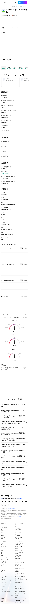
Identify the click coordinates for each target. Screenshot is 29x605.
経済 (2, 550)
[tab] (21, 248)
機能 (16, 525)
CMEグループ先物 (19, 543)
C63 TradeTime (18, 565)
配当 (2, 553)
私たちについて (18, 550)
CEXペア (3, 535)
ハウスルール (4, 582)
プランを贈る (18, 529)
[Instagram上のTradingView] (13, 502)
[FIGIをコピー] (12, 234)
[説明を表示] (6, 95)
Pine (2, 538)
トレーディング (4, 588)
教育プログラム (18, 602)
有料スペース (4, 601)
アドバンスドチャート (20, 591)
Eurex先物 (17, 544)
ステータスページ (19, 582)
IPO (2, 555)
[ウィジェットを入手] (26, 314)
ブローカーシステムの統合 (21, 599)
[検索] (15, 2)
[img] (16, 15)
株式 (2, 529)
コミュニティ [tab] (19, 28)
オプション (3, 562)
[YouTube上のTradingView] (9, 502)
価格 (16, 526)
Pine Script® (4, 565)
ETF (2, 530)
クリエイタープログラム (6, 580)
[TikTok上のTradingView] (23, 502)
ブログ (16, 553)
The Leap (17, 538)
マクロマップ (4, 564)
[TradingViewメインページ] (7, 496)
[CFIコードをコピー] (7, 239)
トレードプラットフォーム (21, 593)
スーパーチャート (5, 525)
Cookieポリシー (18, 574)
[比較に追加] (16, 79)
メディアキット (18, 558)
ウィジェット (18, 586)
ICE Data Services (11, 508)
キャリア (17, 556)
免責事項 (17, 571)
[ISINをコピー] (11, 229)
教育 (2, 589)
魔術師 (2, 598)
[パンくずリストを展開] (9, 6)
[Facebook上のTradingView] (6, 502)
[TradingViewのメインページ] (5, 2)
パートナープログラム (20, 600)
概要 (16, 534)
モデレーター (4, 584)
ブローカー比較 (18, 537)
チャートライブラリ (19, 588)
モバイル (3, 570)
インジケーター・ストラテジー (7, 596)
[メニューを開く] (2, 2)
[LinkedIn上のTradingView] (16, 502)
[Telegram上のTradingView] (19, 502)
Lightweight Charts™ (19, 589)
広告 (16, 597)
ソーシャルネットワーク (6, 576)
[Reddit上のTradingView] (26, 502)
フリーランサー (4, 600)
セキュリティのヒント (20, 578)
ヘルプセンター (18, 555)
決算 (2, 552)
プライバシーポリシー (20, 573)
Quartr (20, 516)
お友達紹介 (3, 579)
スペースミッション (19, 552)
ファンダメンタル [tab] (9, 28)
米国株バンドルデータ (20, 546)
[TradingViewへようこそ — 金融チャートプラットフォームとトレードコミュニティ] (7, 60)
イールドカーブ (4, 561)
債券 (2, 532)
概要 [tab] (2, 28)
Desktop (3, 571)
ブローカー (17, 535)
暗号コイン (3, 534)
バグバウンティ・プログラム (21, 580)
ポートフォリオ (4, 559)
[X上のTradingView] (2, 502)
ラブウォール (4, 577)
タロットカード (18, 564)
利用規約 (17, 570)
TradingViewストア (19, 562)
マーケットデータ (19, 528)
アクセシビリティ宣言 (20, 576)
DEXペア (3, 537)
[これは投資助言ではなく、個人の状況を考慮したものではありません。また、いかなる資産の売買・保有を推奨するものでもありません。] (26, 317)
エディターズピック (5, 591)
